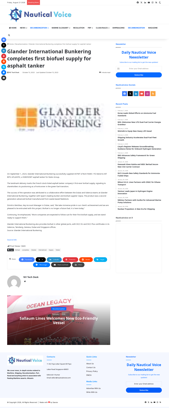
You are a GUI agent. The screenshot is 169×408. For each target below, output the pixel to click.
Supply (51, 250)
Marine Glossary (60, 28)
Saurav (55, 402)
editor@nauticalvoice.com (61, 378)
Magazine (153, 28)
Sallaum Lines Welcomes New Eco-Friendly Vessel (59, 320)
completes (25, 250)
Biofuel (17, 250)
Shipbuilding (118, 28)
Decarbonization (38, 28)
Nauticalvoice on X (124, 218)
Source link (12, 239)
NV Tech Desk (14, 72)
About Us (90, 364)
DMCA (88, 375)
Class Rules (102, 28)
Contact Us (90, 367)
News (22, 28)
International (43, 250)
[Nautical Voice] (40, 14)
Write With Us (91, 392)
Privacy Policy (92, 371)
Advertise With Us (93, 388)
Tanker (58, 250)
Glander (33, 250)
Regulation (78, 28)
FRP (89, 28)
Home (14, 28)
